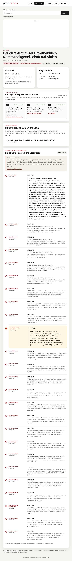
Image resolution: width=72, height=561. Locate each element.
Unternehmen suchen (8, 10)
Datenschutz (45, 557)
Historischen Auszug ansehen (34, 113)
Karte (56, 3)
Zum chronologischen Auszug (14, 169)
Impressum (26, 557)
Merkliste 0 (64, 3)
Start (30, 3)
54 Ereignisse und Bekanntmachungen (30, 63)
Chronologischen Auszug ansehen (14, 116)
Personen (49, 3)
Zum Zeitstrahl (51, 113)
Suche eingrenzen (8, 16)
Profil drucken (46, 63)
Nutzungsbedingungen (35, 557)
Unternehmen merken (58, 63)
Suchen (65, 13)
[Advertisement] (36, 34)
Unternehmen (39, 3)
